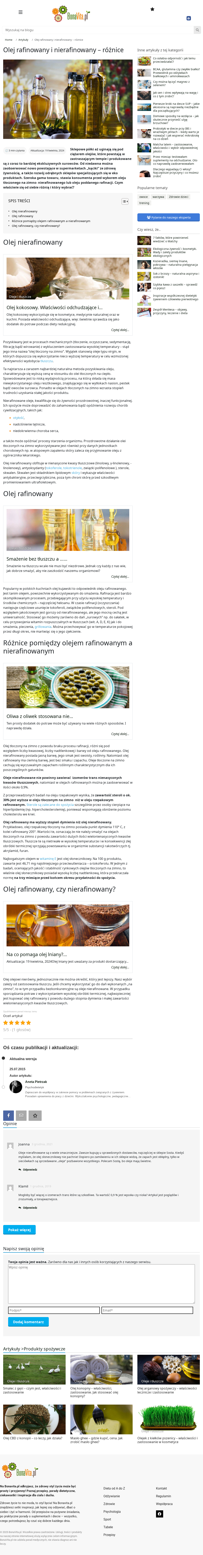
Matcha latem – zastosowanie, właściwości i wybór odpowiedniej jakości (175, 148)
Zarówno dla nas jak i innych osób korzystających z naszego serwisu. (79, 1262)
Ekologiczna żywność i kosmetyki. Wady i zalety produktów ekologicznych (175, 252)
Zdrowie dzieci (178, 197)
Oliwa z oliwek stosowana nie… (40, 716)
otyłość (18, 418)
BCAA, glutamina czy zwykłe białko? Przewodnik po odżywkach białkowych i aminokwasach (176, 72)
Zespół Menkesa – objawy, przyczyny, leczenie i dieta (170, 311)
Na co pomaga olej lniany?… (37, 954)
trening (144, 203)
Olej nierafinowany (24, 211)
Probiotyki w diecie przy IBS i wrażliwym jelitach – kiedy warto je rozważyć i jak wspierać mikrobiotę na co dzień (176, 134)
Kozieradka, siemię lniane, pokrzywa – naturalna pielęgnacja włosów (175, 264)
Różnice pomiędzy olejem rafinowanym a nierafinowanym (51, 221)
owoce (143, 197)
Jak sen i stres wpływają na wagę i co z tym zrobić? (175, 94)
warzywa (158, 197)
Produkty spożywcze (44, 1349)
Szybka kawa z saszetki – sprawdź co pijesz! (175, 286)
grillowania (43, 627)
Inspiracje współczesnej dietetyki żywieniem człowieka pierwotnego (175, 297)
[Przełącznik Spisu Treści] (123, 201)
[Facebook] (189, 18)
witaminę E (48, 858)
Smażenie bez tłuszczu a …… (37, 559)
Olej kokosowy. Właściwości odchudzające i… (55, 307)
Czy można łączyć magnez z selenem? (171, 83)
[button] (20, 12)
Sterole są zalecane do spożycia (50, 805)
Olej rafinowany (22, 216)
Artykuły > (13, 1349)
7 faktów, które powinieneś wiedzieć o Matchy (170, 239)
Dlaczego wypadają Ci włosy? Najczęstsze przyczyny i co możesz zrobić (176, 172)
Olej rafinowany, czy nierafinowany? (36, 226)
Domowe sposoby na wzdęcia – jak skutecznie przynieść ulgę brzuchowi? (176, 119)
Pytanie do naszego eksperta (171, 217)
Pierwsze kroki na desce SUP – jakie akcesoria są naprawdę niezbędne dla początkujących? (176, 107)
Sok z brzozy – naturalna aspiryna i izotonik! (176, 275)
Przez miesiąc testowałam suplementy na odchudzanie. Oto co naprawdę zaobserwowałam (175, 160)
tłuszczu (46, 361)
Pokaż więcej (19, 1229)
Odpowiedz (30, 1169)
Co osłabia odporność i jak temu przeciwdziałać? (174, 60)
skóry (76, 473)
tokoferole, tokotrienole (64, 468)
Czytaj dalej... (120, 330)
